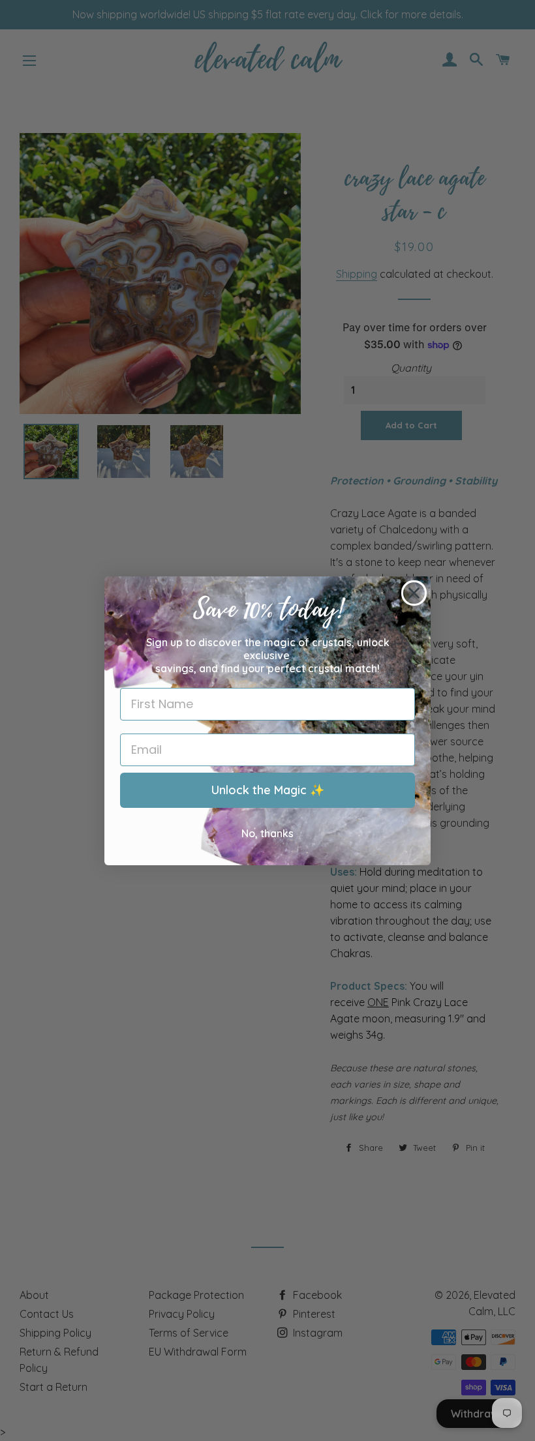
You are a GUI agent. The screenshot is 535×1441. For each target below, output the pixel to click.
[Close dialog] (414, 593)
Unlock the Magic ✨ (267, 789)
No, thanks (267, 833)
